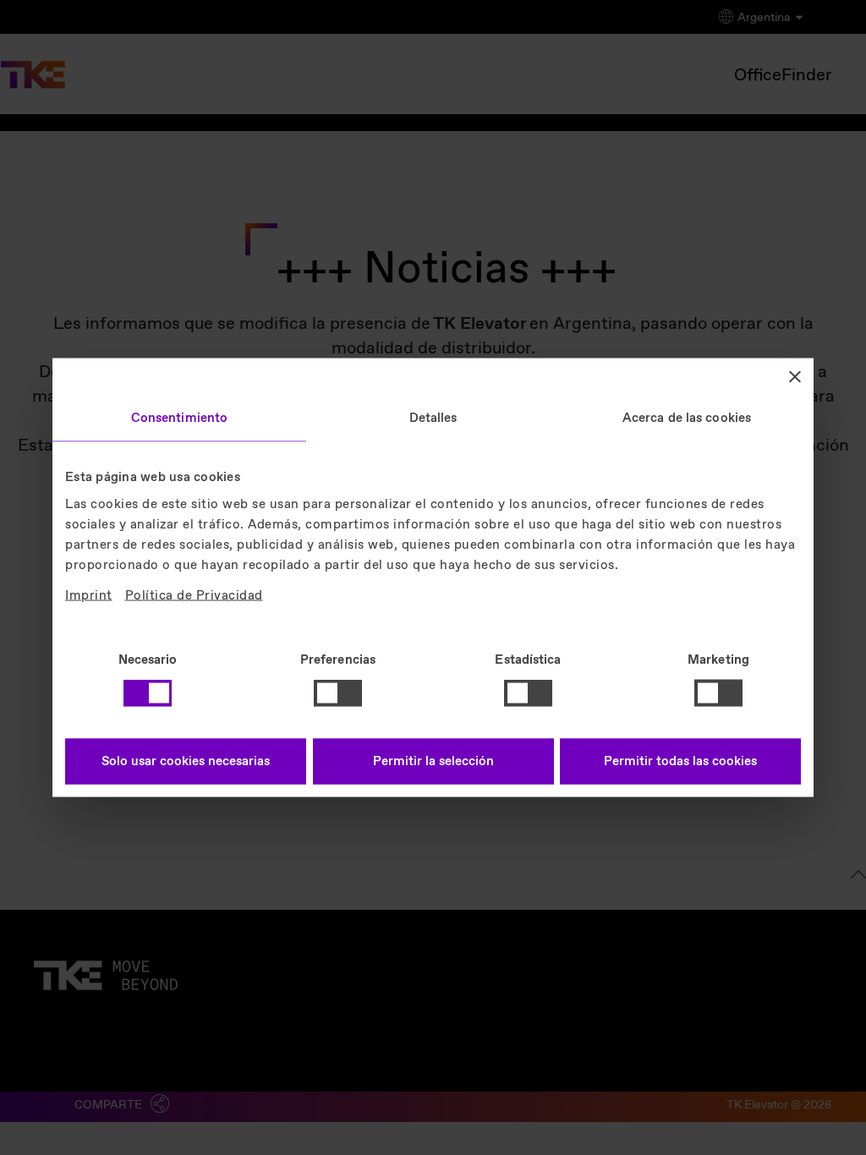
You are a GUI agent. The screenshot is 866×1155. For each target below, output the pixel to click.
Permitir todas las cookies (680, 761)
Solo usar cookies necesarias (185, 761)
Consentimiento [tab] (179, 418)
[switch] (338, 693)
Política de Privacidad (194, 595)
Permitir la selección (433, 761)
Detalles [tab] (433, 418)
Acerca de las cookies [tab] (686, 418)
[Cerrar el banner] (795, 377)
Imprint (88, 595)
